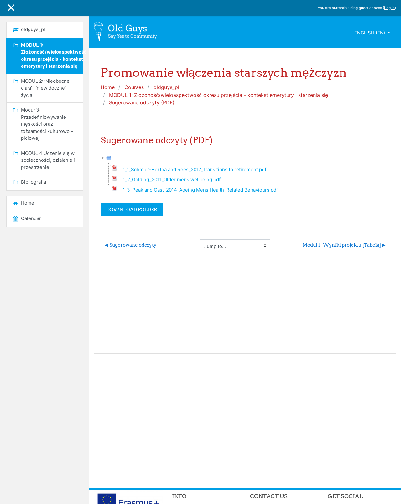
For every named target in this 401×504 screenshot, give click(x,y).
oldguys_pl (166, 87)
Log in (389, 7)
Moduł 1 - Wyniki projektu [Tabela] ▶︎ (344, 245)
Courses (134, 87)
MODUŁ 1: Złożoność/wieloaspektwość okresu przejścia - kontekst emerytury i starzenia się (218, 95)
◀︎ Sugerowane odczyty (131, 245)
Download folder (131, 210)
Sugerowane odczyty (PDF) (141, 102)
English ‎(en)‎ (370, 33)
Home (108, 87)
